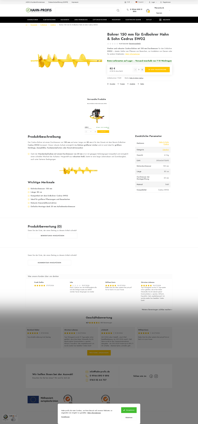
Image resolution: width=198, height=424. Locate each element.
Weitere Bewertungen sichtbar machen (156, 309)
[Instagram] (156, 376)
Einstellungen (65, 417)
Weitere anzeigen (99, 353)
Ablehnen (128, 417)
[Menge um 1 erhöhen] (142, 70)
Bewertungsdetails (135, 44)
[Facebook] (151, 376)
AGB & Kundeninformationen (35, 2)
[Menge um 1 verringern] (135, 70)
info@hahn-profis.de (100, 371)
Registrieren (167, 2)
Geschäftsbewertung (99, 317)
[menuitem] (34, 20)
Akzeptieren (130, 410)
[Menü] (17, 415)
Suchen (118, 10)
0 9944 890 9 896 (135, 10)
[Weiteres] (164, 20)
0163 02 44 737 (98, 379)
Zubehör (166, 149)
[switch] (13, 420)
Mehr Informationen (94, 413)
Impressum (75, 2)
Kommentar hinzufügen (49, 263)
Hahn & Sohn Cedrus (136, 78)
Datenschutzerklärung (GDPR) (58, 2)
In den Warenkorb (157, 70)
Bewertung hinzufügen (52, 236)
